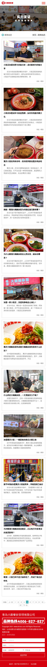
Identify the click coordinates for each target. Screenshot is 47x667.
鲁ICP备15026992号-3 (21, 664)
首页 (34, 34)
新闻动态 (41, 34)
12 (20, 605)
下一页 (25, 605)
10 (42, 602)
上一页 (11, 602)
